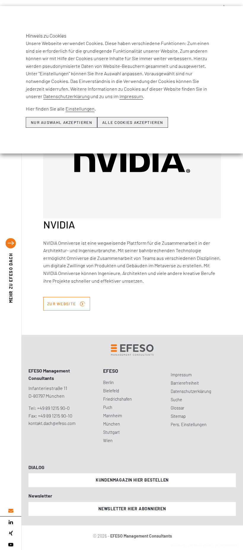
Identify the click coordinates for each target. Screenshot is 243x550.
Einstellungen (80, 108)
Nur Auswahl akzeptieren (61, 122)
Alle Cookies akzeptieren (132, 122)
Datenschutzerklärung (66, 96)
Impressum (131, 96)
